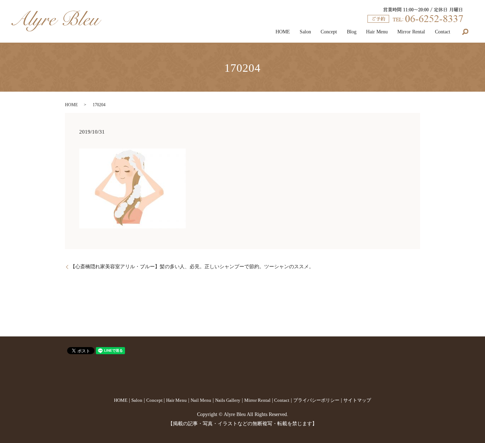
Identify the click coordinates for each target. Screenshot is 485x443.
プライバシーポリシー (316, 400)
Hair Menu (377, 31)
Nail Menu (201, 400)
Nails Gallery (227, 400)
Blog (351, 31)
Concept (329, 31)
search (465, 32)
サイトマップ (357, 400)
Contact (442, 31)
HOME (283, 31)
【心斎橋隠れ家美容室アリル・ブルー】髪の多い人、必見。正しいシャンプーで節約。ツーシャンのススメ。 (192, 266)
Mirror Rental (411, 31)
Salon (305, 31)
